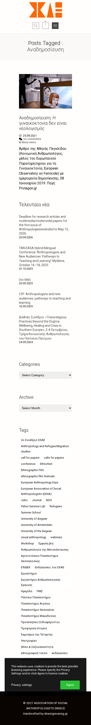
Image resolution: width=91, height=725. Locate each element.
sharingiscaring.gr (56, 713)
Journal (37, 500)
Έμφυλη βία (45, 543)
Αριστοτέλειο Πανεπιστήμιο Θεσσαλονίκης (39, 558)
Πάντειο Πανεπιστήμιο (36, 597)
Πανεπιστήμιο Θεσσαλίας (37, 609)
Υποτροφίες (29, 640)
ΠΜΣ (40, 591)
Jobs (24, 500)
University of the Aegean (36, 531)
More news (29, 142)
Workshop (27, 543)
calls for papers (54, 457)
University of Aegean (34, 518)
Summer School (31, 512)
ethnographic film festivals (38, 476)
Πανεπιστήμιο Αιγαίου (35, 603)
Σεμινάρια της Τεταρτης (37, 634)
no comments (32, 139)
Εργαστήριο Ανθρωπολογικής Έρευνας (41, 582)
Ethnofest (46, 464)
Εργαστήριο (29, 573)
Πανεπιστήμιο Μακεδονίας (38, 616)
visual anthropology (33, 537)
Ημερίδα (26, 591)
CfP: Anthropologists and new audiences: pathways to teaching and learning (45, 298)
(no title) (25, 279)
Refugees (56, 506)
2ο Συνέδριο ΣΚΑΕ (33, 440)
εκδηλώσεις (60, 653)
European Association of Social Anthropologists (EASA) (41, 491)
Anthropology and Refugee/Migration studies (45, 449)
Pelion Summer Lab (33, 506)
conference (28, 464)
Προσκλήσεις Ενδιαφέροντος (40, 622)
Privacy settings (21, 685)
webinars (56, 537)
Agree (70, 685)
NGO (49, 500)
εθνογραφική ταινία (34, 653)
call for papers (30, 457)
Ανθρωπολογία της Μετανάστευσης (45, 549)
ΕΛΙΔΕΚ (25, 567)
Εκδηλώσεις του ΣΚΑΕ (49, 567)
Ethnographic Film (32, 470)
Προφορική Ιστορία (34, 628)
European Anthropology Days (39, 482)
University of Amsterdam (36, 525)
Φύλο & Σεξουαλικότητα (37, 647)
